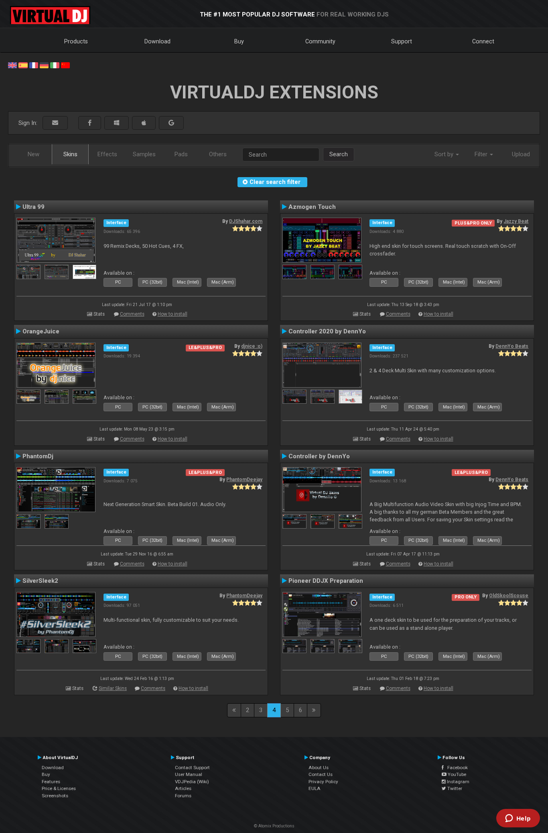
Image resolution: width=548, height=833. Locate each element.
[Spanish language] (22, 64)
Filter (482, 154)
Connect (483, 41)
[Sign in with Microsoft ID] (116, 123)
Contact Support (192, 767)
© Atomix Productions (274, 826)
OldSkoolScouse (508, 595)
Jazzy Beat (515, 221)
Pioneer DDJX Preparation (325, 580)
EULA (315, 788)
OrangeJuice (40, 331)
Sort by (444, 154)
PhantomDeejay (244, 479)
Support (401, 41)
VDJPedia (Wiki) (192, 781)
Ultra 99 (33, 206)
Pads (181, 154)
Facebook (456, 767)
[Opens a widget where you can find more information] (518, 819)
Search (338, 154)
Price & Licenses (59, 788)
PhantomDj (37, 456)
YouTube (456, 774)
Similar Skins (113, 688)
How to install (172, 314)
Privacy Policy (323, 781)
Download (157, 41)
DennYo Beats (511, 346)
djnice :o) (251, 346)
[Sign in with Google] (171, 123)
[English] (12, 64)
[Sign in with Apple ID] (144, 123)
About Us (319, 767)
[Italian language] (54, 64)
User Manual (188, 774)
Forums (183, 795)
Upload (521, 154)
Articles (183, 788)
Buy (239, 41)
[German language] (44, 64)
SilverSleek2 (40, 580)
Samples (144, 154)
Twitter (454, 788)
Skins (70, 154)
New (33, 154)
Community (320, 41)
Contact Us (321, 774)
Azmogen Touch (312, 206)
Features (51, 781)
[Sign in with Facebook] (89, 123)
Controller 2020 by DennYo (327, 331)
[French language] (33, 64)
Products (76, 41)
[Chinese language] (65, 64)
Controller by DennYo (319, 456)
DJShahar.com (245, 221)
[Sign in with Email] (55, 123)
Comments (132, 314)
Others (218, 154)
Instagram (457, 781)
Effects (107, 154)
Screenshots (55, 795)
